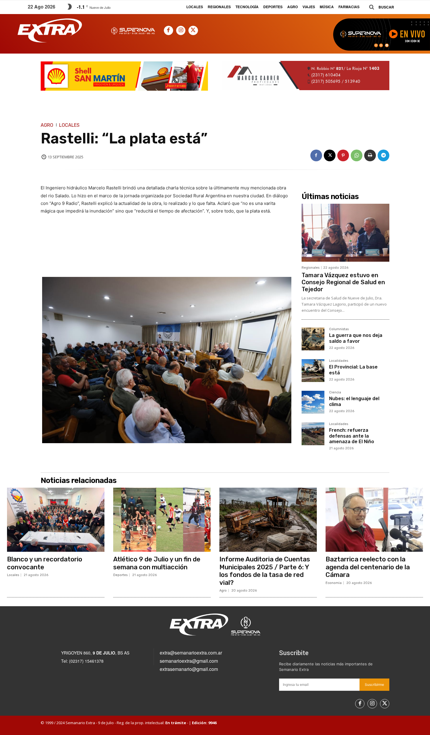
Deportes (120, 575)
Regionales (310, 267)
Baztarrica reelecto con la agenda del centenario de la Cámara (368, 567)
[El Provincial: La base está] (313, 370)
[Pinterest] (343, 155)
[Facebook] (168, 30)
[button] (379, 7)
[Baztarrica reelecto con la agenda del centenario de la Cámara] (374, 520)
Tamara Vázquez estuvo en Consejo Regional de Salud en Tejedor (343, 282)
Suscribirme (374, 684)
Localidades (338, 361)
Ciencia (335, 392)
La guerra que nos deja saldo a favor (355, 338)
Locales (69, 125)
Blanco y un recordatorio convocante (44, 563)
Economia (334, 583)
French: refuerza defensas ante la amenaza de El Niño (351, 435)
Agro (47, 125)
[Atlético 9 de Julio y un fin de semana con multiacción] (162, 520)
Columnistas (339, 329)
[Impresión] (370, 155)
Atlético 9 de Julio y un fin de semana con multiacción (156, 563)
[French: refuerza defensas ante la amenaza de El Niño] (313, 433)
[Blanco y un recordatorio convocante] (55, 520)
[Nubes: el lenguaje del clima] (313, 402)
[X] (193, 30)
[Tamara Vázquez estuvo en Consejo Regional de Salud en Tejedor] (345, 233)
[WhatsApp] (356, 155)
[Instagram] (180, 30)
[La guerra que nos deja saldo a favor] (313, 339)
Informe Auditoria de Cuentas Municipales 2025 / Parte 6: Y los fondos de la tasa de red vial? (264, 570)
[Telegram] (383, 155)
